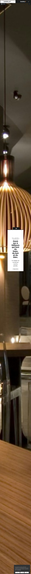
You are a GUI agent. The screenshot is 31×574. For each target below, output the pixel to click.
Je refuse (22, 572)
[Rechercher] (29, 4)
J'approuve (26, 572)
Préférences (17, 572)
